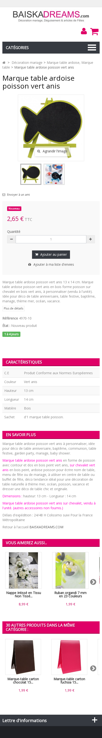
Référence (10, 318)
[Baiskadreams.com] (51, 16)
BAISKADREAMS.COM (46, 527)
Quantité (13, 231)
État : (6, 325)
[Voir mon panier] (94, 31)
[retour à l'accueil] (3, 62)
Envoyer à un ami (18, 194)
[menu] (84, 31)
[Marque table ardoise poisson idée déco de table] (54, 174)
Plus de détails (13, 308)
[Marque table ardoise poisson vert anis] (30, 174)
